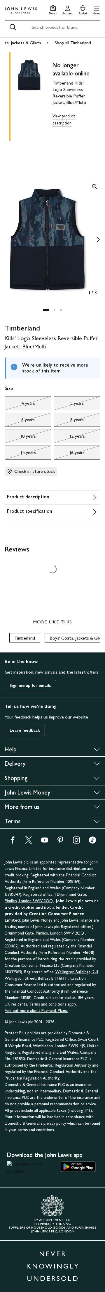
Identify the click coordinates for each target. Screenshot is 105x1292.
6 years (20, 421)
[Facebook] (12, 842)
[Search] (13, 27)
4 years (20, 404)
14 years (20, 454)
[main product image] (33, 95)
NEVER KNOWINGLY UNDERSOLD (52, 1266)
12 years (69, 437)
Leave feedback (25, 730)
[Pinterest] (60, 842)
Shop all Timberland (73, 42)
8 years (69, 421)
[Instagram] (76, 842)
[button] (96, 9)
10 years (20, 437)
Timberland (24, 638)
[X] (28, 842)
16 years (69, 454)
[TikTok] (92, 842)
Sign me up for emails (30, 685)
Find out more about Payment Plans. (36, 1010)
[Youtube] (44, 842)
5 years (69, 404)
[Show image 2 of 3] (98, 239)
